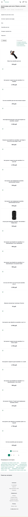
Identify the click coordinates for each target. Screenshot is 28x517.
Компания (14, 482)
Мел (2, 23)
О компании (14, 485)
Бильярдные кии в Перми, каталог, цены (10, 462)
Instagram (16, 513)
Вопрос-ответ (14, 506)
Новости (14, 486)
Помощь (14, 495)
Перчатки (3, 35)
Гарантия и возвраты (14, 500)
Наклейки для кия (5, 27)
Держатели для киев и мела (7, 14)
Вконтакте (13, 513)
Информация (14, 493)
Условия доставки (14, 499)
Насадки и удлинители (6, 31)
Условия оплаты (14, 497)
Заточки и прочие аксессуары (7, 18)
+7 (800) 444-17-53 (14, 509)
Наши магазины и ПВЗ (14, 488)
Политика (14, 490)
